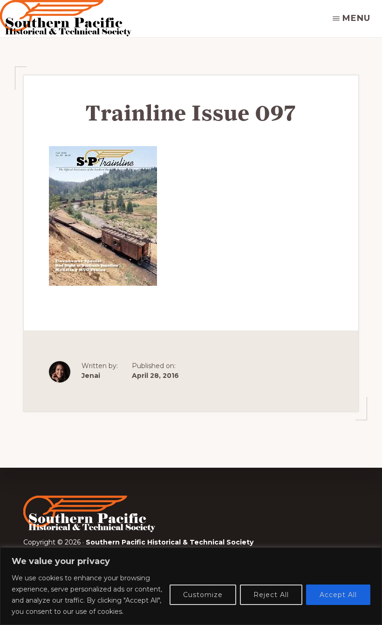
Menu (356, 18)
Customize (203, 595)
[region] (191, 586)
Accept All (338, 595)
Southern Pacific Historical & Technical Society (169, 542)
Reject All (271, 595)
